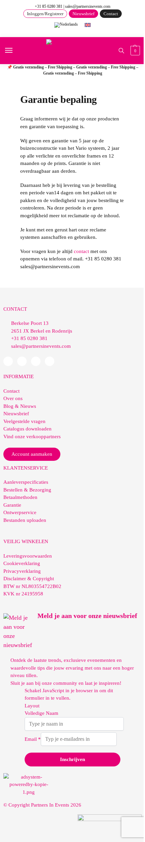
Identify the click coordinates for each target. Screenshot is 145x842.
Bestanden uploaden (24, 520)
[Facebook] (8, 361)
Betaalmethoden (20, 497)
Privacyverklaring (22, 571)
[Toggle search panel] (121, 50)
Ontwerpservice (19, 512)
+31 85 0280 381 (48, 6)
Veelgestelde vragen (24, 421)
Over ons (13, 398)
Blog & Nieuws (19, 406)
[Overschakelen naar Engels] (87, 25)
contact (81, 251)
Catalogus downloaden (27, 428)
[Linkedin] (22, 361)
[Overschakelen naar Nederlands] (66, 25)
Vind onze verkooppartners (32, 436)
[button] (134, 50)
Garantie (12, 505)
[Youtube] (35, 361)
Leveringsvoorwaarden (27, 556)
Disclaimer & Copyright (28, 578)
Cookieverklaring (21, 563)
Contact (11, 391)
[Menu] (15, 51)
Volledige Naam (41, 713)
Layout (32, 705)
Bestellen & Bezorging (27, 490)
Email (33, 739)
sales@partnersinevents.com (87, 6)
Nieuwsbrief (16, 413)
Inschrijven (72, 759)
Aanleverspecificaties (25, 482)
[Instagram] (49, 361)
